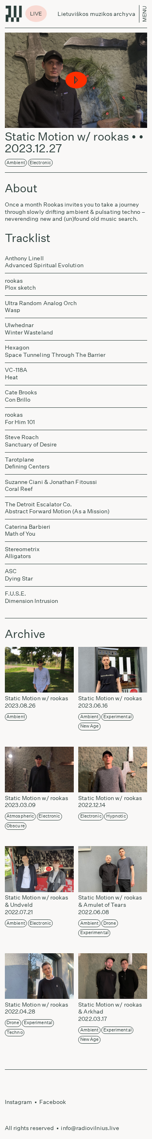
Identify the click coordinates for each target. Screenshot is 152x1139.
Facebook (52, 1102)
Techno (14, 1032)
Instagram (18, 1102)
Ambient (15, 163)
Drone (109, 923)
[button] (76, 80)
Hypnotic (116, 816)
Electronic (40, 163)
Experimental (117, 717)
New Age (89, 726)
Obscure (15, 826)
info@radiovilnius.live (90, 1128)
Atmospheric (20, 816)
